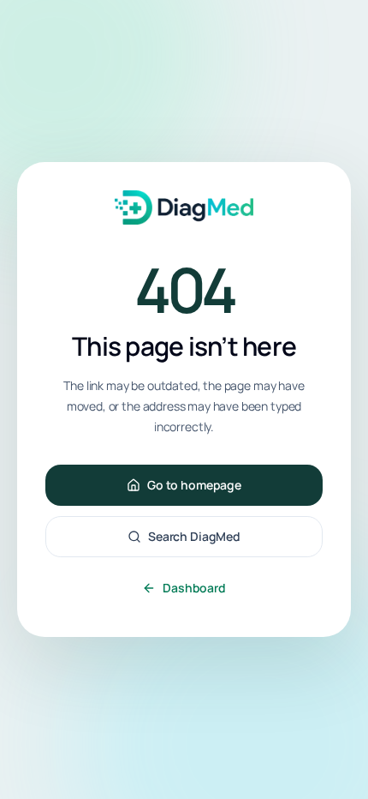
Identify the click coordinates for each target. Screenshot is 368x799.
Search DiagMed (194, 536)
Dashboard (194, 588)
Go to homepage (194, 485)
